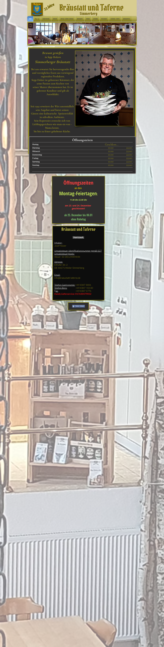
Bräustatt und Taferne (91, 7)
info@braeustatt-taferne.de (67, 277)
